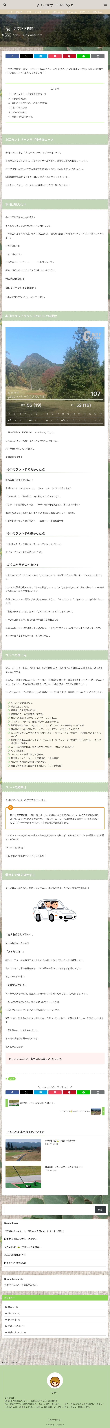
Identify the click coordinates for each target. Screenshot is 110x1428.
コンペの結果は (19, 112)
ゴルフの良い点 (19, 107)
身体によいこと (17, 1332)
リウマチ (14, 1313)
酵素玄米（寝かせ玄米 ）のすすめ (20, 1238)
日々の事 (14, 1319)
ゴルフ (8, 35)
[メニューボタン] (105, 4)
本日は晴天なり (19, 98)
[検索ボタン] (4, 4)
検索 (100, 1209)
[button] (12, 56)
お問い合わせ (55, 1419)
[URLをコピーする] (97, 56)
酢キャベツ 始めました (15, 1262)
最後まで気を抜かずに (22, 116)
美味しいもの (16, 1326)
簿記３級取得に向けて (15, 1254)
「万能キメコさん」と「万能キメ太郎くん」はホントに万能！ (34, 1231)
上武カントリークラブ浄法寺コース (29, 94)
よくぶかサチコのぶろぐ (55, 4)
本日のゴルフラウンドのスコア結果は (30, 103)
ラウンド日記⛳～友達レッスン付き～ (22, 1246)
